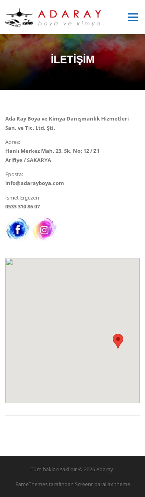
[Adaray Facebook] (18, 227)
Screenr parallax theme (102, 484)
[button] (118, 341)
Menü (133, 17)
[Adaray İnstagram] (44, 227)
